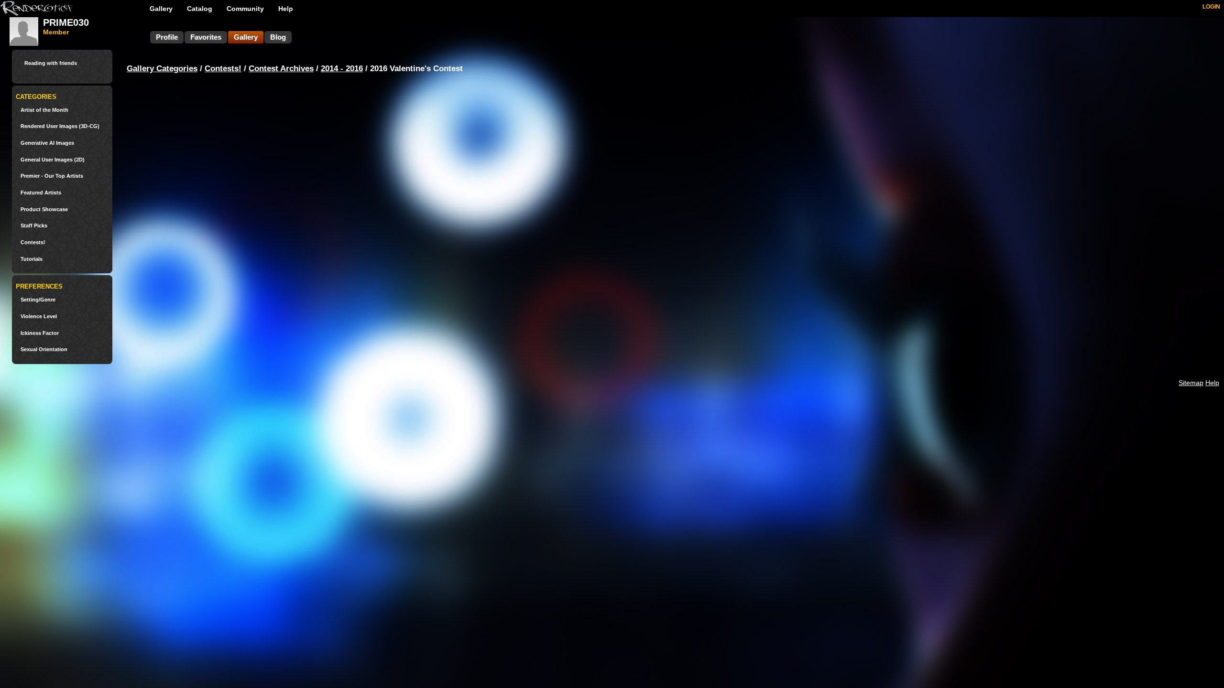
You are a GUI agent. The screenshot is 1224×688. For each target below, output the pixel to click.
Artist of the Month (44, 110)
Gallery (161, 8)
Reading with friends (50, 63)
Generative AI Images (47, 143)
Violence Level (39, 316)
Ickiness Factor (40, 333)
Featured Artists (41, 192)
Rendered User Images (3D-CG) (60, 126)
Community (245, 8)
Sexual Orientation (44, 349)
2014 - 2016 (342, 68)
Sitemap (1191, 383)
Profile (167, 37)
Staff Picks (34, 225)
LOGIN (1211, 6)
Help (285, 8)
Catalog (199, 8)
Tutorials (32, 259)
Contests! (33, 242)
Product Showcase (44, 209)
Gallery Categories (162, 68)
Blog (278, 37)
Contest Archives (281, 68)
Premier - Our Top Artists (52, 176)
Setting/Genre (38, 299)
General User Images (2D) (53, 159)
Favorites (205, 37)
